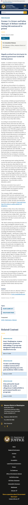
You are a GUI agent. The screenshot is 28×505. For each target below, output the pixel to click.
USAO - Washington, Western (9, 320)
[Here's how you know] (14, 2)
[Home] (10, 8)
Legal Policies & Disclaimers (14, 463)
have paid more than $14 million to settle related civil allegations (13, 204)
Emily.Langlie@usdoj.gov (18, 294)
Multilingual (14, 487)
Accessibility (14, 460)
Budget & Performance (14, 450)
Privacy (14, 467)
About (14, 446)
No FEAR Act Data (14, 477)
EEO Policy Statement (14, 480)
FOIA (14, 456)
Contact (13, 499)
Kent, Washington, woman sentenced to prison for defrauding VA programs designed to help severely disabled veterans (12, 345)
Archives (14, 453)
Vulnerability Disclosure (14, 484)
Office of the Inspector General (14, 473)
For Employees (14, 470)
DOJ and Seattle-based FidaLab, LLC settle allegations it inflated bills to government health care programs (13, 388)
